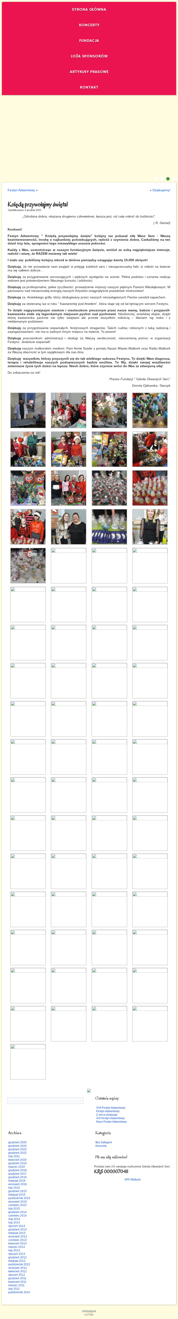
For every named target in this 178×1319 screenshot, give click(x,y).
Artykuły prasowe (89, 71)
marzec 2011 (16, 1285)
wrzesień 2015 (17, 1201)
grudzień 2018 (17, 1170)
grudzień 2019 (17, 1163)
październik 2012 (19, 1264)
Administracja (89, 1310)
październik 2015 (19, 1198)
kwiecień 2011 (17, 1281)
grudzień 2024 (17, 1146)
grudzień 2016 (17, 1177)
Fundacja (89, 40)
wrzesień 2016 (17, 1184)
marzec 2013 (16, 1247)
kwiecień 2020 (17, 1159)
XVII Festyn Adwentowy (110, 1107)
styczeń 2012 (16, 1274)
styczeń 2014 (16, 1226)
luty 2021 (14, 1156)
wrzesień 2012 (17, 1268)
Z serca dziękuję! (107, 1114)
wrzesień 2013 (17, 1236)
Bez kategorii (103, 1142)
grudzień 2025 (17, 1142)
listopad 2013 (16, 1233)
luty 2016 (14, 1187)
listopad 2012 (16, 1261)
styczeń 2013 (16, 1254)
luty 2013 (14, 1250)
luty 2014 (14, 1222)
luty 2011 (14, 1288)
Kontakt (89, 87)
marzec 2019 (16, 1166)
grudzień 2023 (17, 1149)
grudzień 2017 (17, 1173)
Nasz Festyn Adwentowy (111, 1121)
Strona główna (89, 9)
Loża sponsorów (89, 56)
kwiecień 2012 (17, 1271)
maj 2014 (14, 1219)
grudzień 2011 (17, 1278)
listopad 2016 (16, 1180)
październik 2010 (19, 1292)
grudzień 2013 (17, 1229)
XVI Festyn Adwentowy (110, 1118)
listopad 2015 (16, 1194)
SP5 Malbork (132, 1179)
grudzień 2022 (17, 1152)
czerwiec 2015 (17, 1205)
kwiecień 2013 (17, 1243)
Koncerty (89, 25)
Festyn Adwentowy (21, 190)
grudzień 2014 (17, 1212)
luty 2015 (14, 1208)
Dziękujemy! (161, 190)
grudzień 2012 (17, 1257)
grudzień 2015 (17, 1191)
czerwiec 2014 (17, 1215)
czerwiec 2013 (17, 1240)
